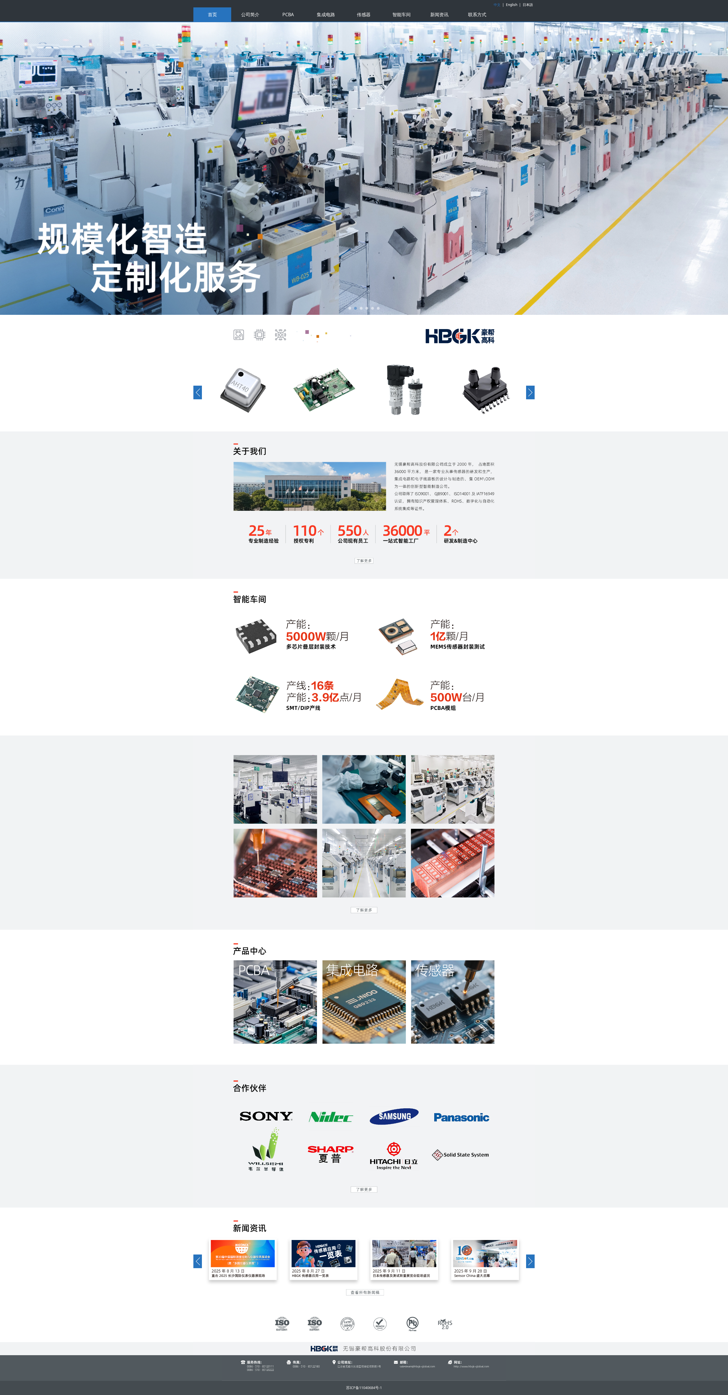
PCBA (288, 14)
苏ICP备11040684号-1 (364, 1387)
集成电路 (326, 14)
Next (522, 168)
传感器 (364, 14)
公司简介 (250, 14)
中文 (497, 4)
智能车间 (401, 14)
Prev (205, 168)
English (511, 4)
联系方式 (477, 14)
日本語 (528, 4)
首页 (212, 14)
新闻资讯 (439, 14)
